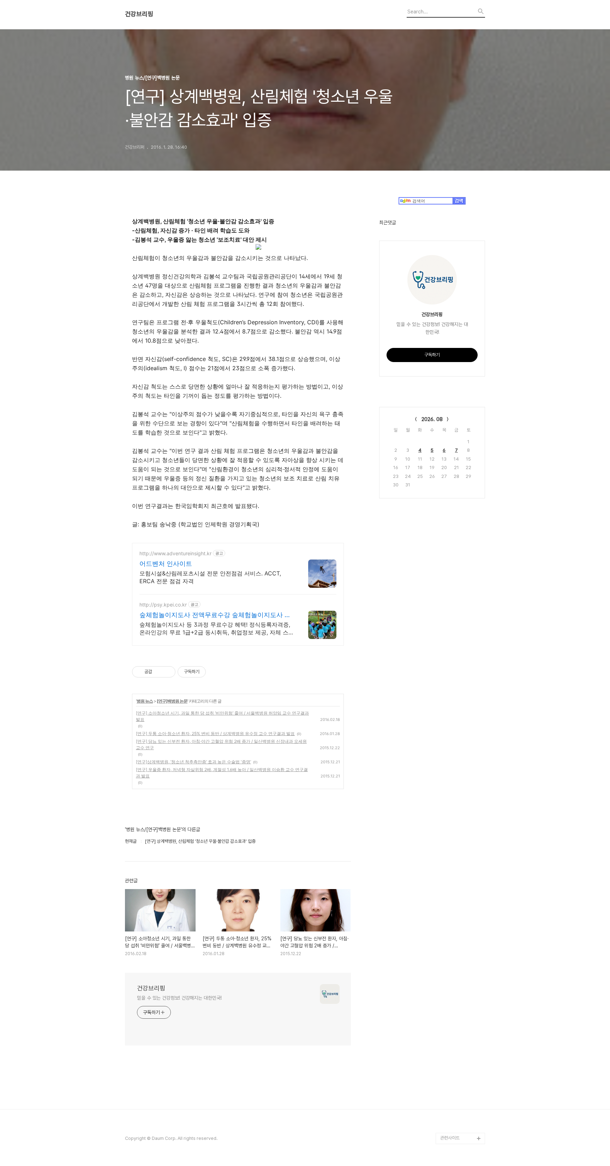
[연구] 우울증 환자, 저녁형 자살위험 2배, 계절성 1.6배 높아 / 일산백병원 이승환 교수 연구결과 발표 (222, 773)
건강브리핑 (139, 14)
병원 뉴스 (145, 701)
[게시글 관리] (167, 672)
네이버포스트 (452, 1104)
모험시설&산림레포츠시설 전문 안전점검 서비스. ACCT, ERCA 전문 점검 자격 (210, 577)
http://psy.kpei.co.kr (163, 605)
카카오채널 (450, 1127)
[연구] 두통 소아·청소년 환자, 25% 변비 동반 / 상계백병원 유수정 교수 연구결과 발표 (215, 733)
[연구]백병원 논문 (172, 701)
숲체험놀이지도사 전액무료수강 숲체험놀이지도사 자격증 (215, 615)
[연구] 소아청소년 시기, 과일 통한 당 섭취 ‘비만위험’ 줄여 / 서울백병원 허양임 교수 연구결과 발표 (222, 716)
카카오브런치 (452, 1081)
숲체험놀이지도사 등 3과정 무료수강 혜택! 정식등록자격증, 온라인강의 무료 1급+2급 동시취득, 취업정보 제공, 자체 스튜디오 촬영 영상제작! (216, 628)
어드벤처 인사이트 (165, 563)
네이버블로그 (452, 1093)
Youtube (449, 1070)
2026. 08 (432, 419)
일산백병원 (450, 1059)
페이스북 (448, 1115)
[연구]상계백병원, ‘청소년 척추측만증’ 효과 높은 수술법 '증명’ (193, 761)
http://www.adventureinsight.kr (175, 553)
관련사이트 (450, 1138)
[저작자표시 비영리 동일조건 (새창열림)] (215, 672)
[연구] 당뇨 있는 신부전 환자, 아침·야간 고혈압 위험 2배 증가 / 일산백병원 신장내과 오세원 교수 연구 (221, 744)
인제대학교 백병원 (457, 1047)
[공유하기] (158, 672)
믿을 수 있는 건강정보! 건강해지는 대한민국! (179, 998)
